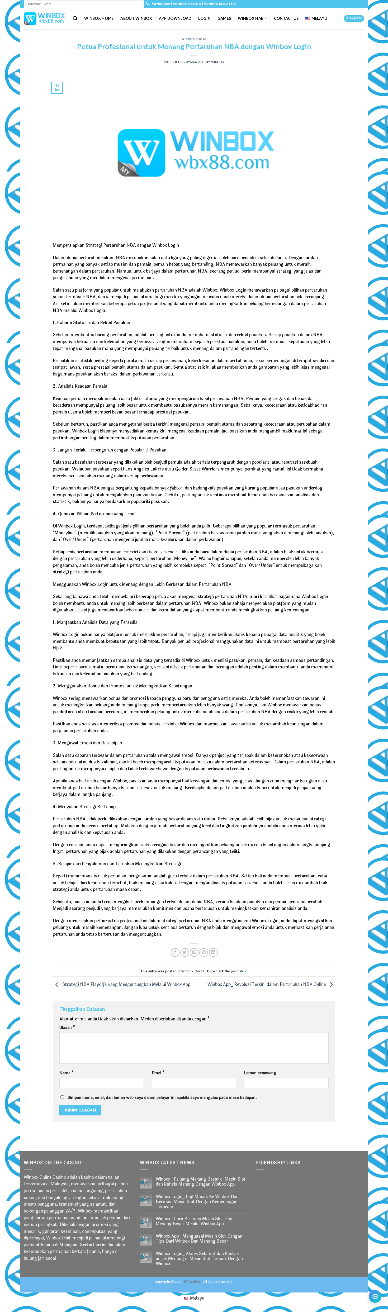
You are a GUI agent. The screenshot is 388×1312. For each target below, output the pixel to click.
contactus (286, 18)
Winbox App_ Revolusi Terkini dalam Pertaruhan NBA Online (267, 984)
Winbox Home (98, 18)
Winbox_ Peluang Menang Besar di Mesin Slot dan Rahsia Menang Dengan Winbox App (201, 1182)
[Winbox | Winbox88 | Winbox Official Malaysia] (44, 18)
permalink (239, 971)
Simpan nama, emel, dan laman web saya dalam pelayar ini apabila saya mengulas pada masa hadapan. (162, 1098)
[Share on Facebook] (175, 952)
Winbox (217, 62)
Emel (158, 1073)
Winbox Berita (193, 38)
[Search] (75, 18)
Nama (66, 1073)
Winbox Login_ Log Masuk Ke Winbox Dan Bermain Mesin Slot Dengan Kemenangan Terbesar (197, 1201)
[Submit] (148, 4)
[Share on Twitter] (184, 952)
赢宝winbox (192, 1281)
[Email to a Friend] (194, 952)
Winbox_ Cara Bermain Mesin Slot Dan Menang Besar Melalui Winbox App (194, 1221)
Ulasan (67, 1028)
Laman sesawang (260, 1073)
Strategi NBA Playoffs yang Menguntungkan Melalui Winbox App (125, 984)
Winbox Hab (250, 18)
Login (204, 18)
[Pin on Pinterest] (203, 952)
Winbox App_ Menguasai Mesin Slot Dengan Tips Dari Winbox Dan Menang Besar (199, 1239)
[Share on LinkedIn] (213, 952)
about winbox (136, 18)
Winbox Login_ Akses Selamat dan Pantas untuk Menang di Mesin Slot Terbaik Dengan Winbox (199, 1258)
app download (175, 18)
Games (224, 18)
